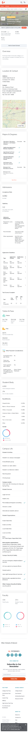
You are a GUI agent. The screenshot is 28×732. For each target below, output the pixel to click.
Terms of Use (5, 721)
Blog (16, 722)
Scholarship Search (19, 696)
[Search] (21, 2)
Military (4, 700)
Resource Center (19, 698)
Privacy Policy (5, 720)
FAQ (16, 720)
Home (2, 6)
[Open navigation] (24, 2)
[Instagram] (20, 655)
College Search (18, 690)
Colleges (7, 6)
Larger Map (21, 125)
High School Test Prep (7, 703)
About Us (17, 714)
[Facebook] (12, 655)
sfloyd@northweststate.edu (13, 91)
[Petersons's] (3, 2)
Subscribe (14, 679)
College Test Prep (6, 690)
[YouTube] (16, 655)
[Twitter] (8, 655)
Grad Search (18, 693)
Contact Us (18, 717)
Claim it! (24, 27)
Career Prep (5, 698)
